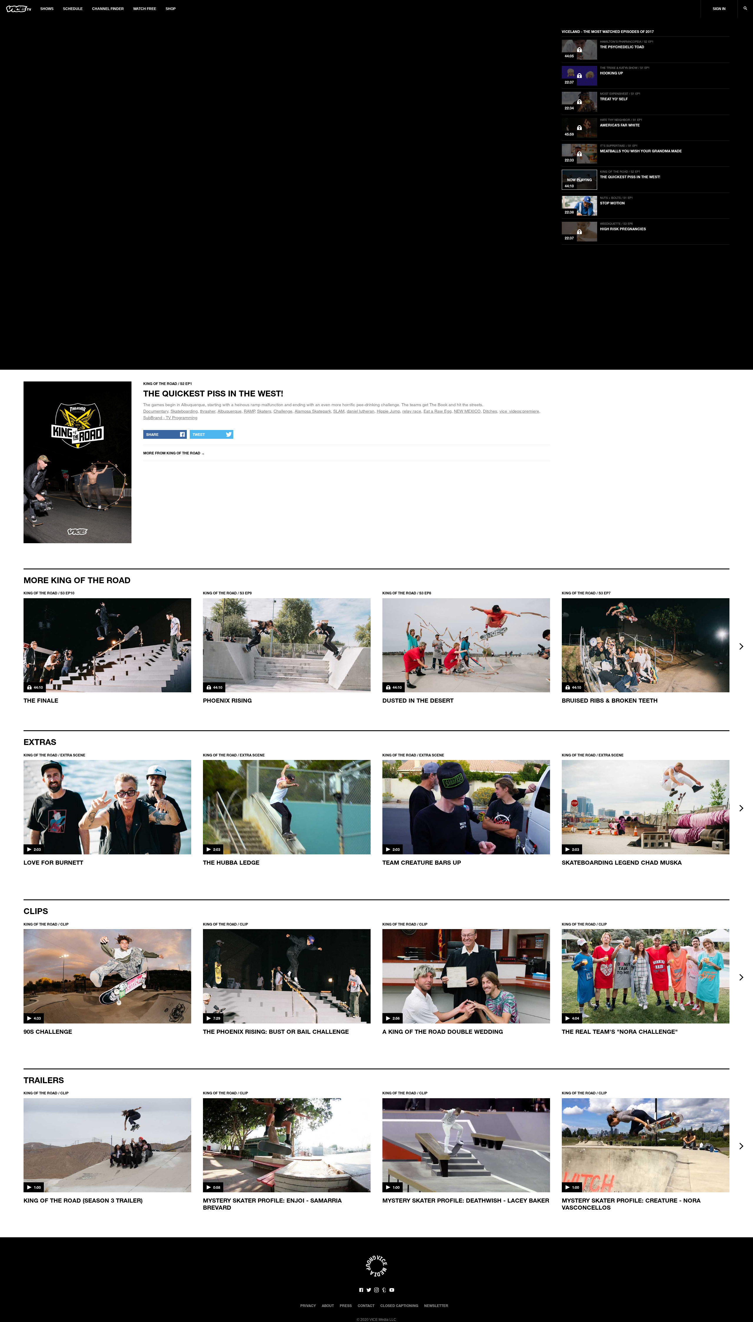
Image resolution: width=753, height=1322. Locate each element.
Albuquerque (229, 411)
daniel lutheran (360, 411)
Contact (366, 1305)
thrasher (207, 411)
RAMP (249, 411)
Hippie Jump (388, 411)
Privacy (308, 1305)
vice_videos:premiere (519, 411)
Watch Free (144, 9)
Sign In (719, 9)
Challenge (283, 411)
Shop (171, 9)
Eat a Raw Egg (438, 411)
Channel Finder (108, 9)
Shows (47, 9)
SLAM (338, 411)
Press (346, 1305)
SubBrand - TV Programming (170, 417)
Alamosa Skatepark (313, 411)
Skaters (264, 411)
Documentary (155, 411)
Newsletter (436, 1305)
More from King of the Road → (174, 453)
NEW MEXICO (467, 411)
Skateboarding (184, 411)
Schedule (73, 9)
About (328, 1305)
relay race (411, 411)
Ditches (490, 411)
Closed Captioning (399, 1305)
